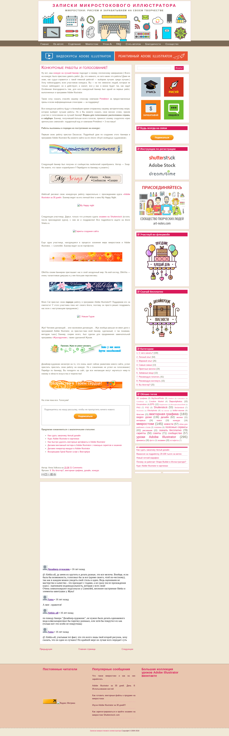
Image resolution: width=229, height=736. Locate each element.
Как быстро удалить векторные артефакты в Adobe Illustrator (76, 442)
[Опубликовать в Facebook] (51, 474)
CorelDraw (140, 401)
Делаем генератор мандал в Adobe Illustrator (69, 448)
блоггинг (140, 414)
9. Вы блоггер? (57, 470)
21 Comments (76, 467)
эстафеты (174, 440)
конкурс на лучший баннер (66, 73)
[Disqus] (85, 522)
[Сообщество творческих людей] (174, 119)
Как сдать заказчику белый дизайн (64, 435)
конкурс (95, 470)
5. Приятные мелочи (146, 369)
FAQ (118, 44)
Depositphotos (175, 401)
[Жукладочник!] (86, 354)
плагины (158, 427)
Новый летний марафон (147, 458)
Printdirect (104, 99)
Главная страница (87, 649)
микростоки (145, 423)
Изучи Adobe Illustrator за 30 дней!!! (109, 705)
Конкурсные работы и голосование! (74, 67)
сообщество (175, 433)
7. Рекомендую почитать (148, 377)
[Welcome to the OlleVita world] (86, 292)
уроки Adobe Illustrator (156, 437)
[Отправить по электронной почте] (42, 474)
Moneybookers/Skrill (178, 404)
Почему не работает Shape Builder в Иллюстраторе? (161, 462)
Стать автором (133, 44)
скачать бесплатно (170, 430)
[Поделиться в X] (48, 474)
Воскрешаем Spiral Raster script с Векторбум (69, 452)
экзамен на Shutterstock (111, 216)
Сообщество (172, 44)
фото (152, 440)
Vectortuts (140, 410)
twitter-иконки (178, 410)
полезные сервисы (176, 427)
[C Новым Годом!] (86, 316)
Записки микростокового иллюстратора (105, 731)
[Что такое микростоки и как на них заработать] (151, 119)
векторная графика (74, 470)
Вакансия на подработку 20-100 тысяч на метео (158, 454)
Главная (45, 44)
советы (157, 433)
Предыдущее (46, 649)
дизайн (87, 470)
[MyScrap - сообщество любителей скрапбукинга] (86, 184)
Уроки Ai (107, 44)
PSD (147, 407)
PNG (138, 407)
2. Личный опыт (143, 357)
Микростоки (92, 44)
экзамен (161, 440)
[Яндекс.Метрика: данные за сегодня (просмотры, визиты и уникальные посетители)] (66, 703)
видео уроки (144, 417)
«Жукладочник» (59, 337)
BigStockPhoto (157, 398)
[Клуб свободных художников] (86, 154)
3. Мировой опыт (144, 361)
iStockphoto (152, 410)
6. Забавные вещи (145, 373)
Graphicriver (163, 404)
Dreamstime (141, 404)
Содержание (74, 44)
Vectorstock (179, 407)
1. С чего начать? (144, 353)
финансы (140, 440)
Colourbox (181, 398)
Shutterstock (160, 407)
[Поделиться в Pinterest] (54, 474)
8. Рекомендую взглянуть (148, 381)
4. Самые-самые (144, 365)
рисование (147, 430)
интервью (141, 420)
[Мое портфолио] (86, 262)
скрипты (141, 433)
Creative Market (156, 401)
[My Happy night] (86, 205)
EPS (152, 404)
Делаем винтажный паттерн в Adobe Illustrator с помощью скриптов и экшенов (85, 445)
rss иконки (165, 410)
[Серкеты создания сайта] (85, 231)
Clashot (171, 398)
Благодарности (153, 44)
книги (159, 420)
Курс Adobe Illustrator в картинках (63, 438)
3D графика (141, 398)
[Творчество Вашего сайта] (86, 390)
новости (168, 424)
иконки (180, 417)
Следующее (127, 649)
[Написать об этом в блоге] (45, 474)
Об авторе (58, 44)
